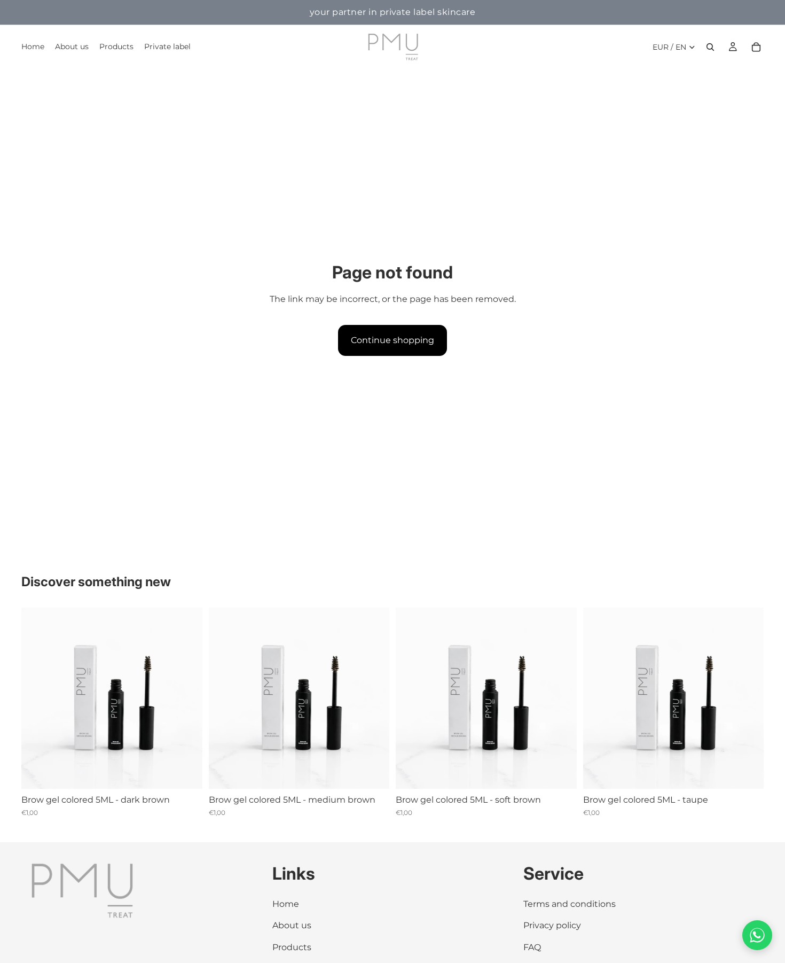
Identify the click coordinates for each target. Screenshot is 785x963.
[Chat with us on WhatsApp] (757, 935)
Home (285, 904)
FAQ (532, 947)
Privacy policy (552, 926)
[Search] (710, 47)
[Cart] (756, 47)
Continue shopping (392, 340)
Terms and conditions (569, 904)
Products (291, 947)
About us (291, 926)
